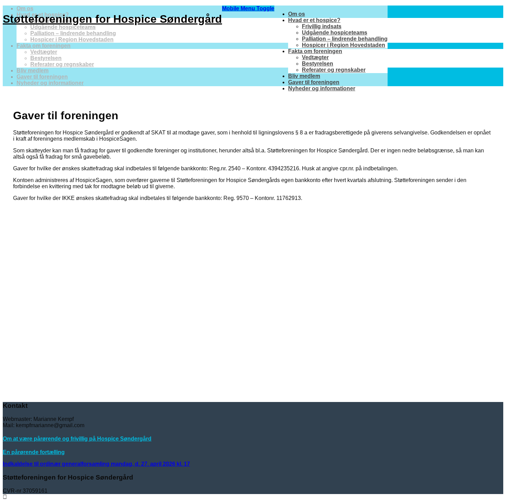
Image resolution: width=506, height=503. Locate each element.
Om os (296, 14)
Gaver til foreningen (313, 82)
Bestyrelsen (317, 64)
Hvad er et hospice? (314, 20)
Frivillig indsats (321, 26)
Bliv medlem (304, 76)
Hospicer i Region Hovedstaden (343, 45)
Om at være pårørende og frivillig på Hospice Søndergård (77, 439)
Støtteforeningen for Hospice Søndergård (112, 19)
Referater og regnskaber (334, 70)
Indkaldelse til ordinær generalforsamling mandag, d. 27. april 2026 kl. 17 (96, 464)
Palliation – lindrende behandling (345, 39)
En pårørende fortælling (34, 452)
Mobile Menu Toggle (248, 8)
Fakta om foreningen (315, 51)
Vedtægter (315, 57)
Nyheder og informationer (321, 88)
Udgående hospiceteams (334, 33)
